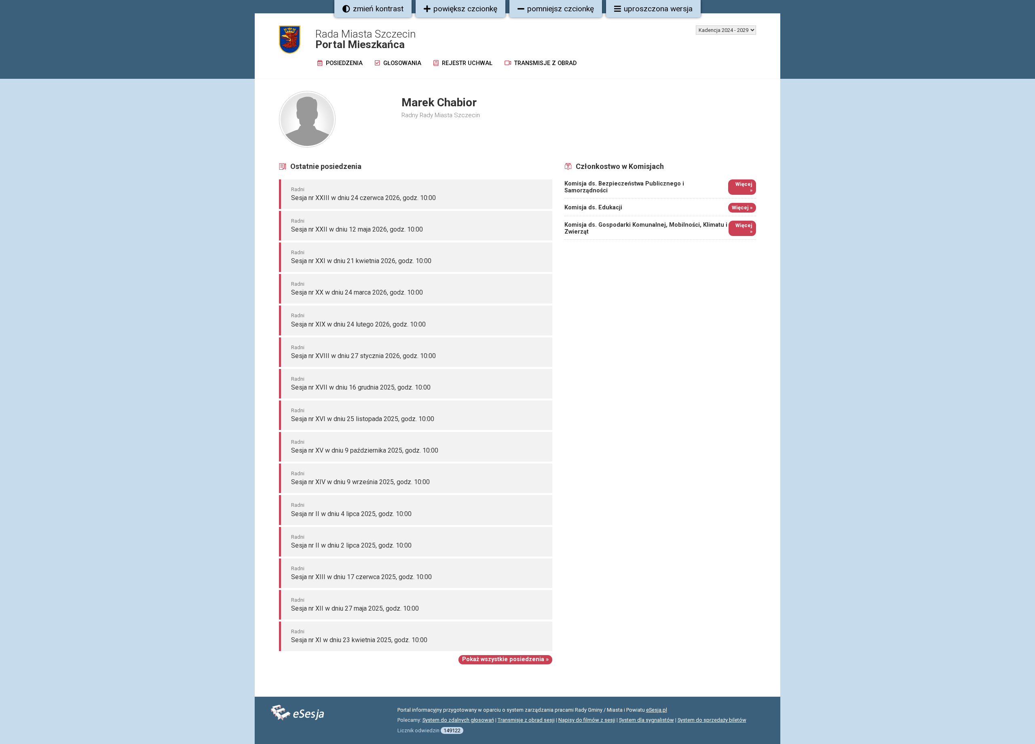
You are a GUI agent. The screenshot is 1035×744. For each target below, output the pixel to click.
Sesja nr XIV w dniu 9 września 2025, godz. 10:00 (360, 482)
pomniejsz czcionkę (560, 8)
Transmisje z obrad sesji (526, 720)
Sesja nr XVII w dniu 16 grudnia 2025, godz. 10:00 (361, 387)
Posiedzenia (343, 63)
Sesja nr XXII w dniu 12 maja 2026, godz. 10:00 (357, 229)
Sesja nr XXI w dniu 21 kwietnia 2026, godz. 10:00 (361, 261)
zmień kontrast (378, 8)
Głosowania (401, 63)
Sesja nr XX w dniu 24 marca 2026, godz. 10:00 (357, 292)
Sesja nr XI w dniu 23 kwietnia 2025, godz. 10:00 (359, 640)
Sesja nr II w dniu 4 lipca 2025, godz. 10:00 (351, 514)
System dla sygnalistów (646, 720)
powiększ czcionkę (465, 8)
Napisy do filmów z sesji (586, 720)
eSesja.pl (656, 710)
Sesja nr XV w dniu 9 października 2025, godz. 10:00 (364, 450)
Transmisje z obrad (545, 63)
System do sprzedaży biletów (712, 720)
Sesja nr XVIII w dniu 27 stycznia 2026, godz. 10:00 (363, 356)
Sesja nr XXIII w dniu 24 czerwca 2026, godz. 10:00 (363, 198)
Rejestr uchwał (466, 63)
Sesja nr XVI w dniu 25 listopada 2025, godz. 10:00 (362, 419)
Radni (297, 189)
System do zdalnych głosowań (458, 720)
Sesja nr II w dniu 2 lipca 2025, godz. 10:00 (351, 545)
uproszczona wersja (658, 8)
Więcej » (743, 187)
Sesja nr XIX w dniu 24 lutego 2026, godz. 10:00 (358, 324)
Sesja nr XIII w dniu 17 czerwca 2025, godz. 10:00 (361, 577)
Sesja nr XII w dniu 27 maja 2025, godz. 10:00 (355, 608)
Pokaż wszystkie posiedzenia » (505, 659)
